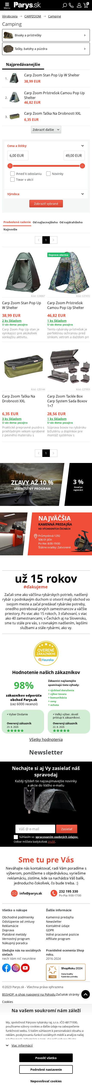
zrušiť (51, 842)
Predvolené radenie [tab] (17, 222)
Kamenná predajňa (60, 917)
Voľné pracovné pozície (62, 934)
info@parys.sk (30, 893)
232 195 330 (68, 891)
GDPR (50, 930)
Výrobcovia (10, 16)
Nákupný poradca (15, 943)
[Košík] (86, 5)
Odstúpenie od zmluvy (18, 921)
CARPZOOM (32, 16)
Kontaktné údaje (58, 926)
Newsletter (54, 921)
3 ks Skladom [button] (11, 419)
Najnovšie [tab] (10, 229)
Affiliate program (58, 939)
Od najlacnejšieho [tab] (45, 222)
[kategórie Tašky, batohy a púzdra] (46, 49)
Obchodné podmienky (18, 917)
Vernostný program (16, 939)
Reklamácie (10, 926)
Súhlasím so (26, 837)
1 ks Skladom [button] (57, 321)
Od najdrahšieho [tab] (71, 222)
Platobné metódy (14, 934)
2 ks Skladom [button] (11, 321)
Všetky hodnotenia (46, 739)
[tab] (46, 146)
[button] (79, 5)
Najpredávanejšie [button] (23, 64)
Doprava (8, 930)
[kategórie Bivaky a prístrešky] (46, 35)
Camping (54, 16)
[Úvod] (27, 5)
